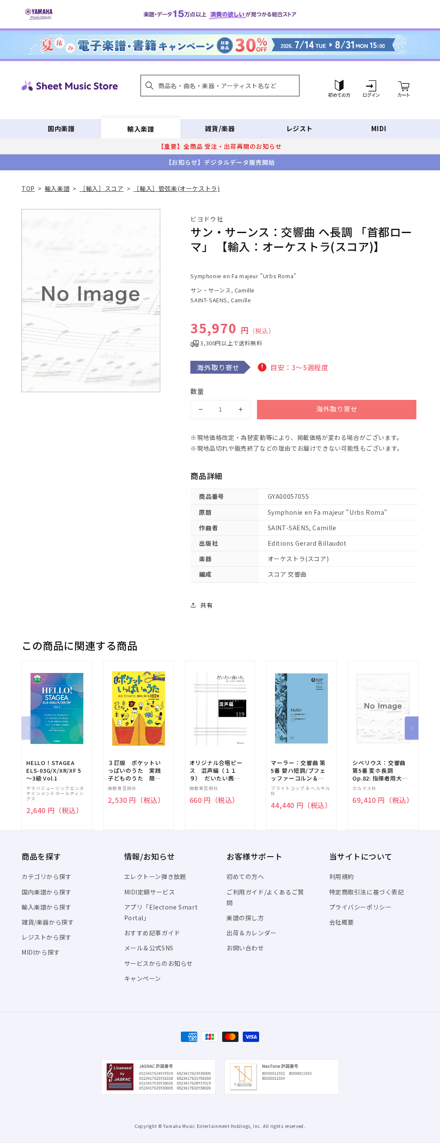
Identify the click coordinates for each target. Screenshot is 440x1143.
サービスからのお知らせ (158, 963)
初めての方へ (245, 876)
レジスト (299, 128)
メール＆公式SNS (149, 947)
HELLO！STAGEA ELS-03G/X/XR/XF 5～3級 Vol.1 (53, 770)
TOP (28, 188)
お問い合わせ (245, 947)
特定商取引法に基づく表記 (366, 892)
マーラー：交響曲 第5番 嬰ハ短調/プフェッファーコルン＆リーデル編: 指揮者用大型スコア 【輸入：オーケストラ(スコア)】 (298, 771)
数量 (197, 391)
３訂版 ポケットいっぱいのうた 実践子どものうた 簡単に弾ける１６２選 (134, 771)
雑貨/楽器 (220, 128)
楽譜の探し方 (245, 917)
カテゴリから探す (46, 876)
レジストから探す (46, 937)
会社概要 (341, 922)
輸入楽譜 (140, 128)
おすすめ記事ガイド (152, 932)
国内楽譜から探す (46, 892)
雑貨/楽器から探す (47, 922)
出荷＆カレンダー (251, 932)
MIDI (378, 128)
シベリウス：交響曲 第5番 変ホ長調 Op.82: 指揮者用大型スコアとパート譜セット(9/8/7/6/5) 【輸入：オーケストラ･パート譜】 (380, 771)
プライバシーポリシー (360, 907)
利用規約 (341, 876)
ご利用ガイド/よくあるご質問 (265, 897)
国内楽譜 (61, 128)
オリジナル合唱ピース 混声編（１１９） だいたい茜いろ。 (216, 771)
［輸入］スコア (101, 188)
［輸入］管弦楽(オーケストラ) (176, 188)
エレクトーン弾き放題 (155, 876)
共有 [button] (206, 605)
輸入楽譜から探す (46, 907)
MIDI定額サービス (149, 892)
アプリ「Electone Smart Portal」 (161, 912)
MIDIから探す (40, 952)
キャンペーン (143, 978)
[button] (220, 85)
